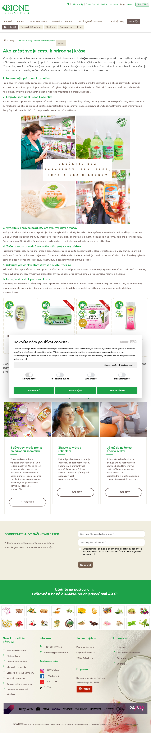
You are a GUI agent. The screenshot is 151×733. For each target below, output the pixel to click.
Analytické (91, 378)
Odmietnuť (34, 390)
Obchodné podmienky (128, 652)
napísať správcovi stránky (77, 724)
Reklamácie (123, 658)
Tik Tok (47, 687)
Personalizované (60, 378)
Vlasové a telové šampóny (20, 672)
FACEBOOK (53, 675)
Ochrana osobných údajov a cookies (119, 365)
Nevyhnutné (29, 378)
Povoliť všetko (117, 390)
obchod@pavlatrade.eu (56, 652)
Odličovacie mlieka (17, 661)
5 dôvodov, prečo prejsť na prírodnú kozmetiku (26, 449)
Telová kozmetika (16, 678)
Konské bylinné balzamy (19, 684)
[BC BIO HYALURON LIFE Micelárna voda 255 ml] (130, 316)
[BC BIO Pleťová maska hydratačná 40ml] (20, 316)
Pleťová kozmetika (16, 650)
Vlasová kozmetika (17, 667)
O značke (122, 663)
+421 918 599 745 (53, 647)
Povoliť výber (75, 390)
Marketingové (122, 378)
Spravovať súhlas (131, 724)
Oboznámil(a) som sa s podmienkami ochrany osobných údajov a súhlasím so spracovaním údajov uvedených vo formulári (112, 551)
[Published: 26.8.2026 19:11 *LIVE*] (25, 724)
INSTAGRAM (53, 670)
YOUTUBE (52, 681)
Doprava (121, 647)
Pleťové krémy (14, 656)
